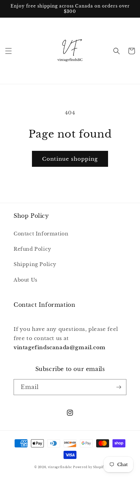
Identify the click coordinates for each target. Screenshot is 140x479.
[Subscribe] (118, 387)
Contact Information (41, 234)
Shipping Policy (35, 264)
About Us (25, 280)
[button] (8, 50)
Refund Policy (32, 249)
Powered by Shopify (89, 467)
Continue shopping (70, 159)
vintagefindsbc (60, 467)
